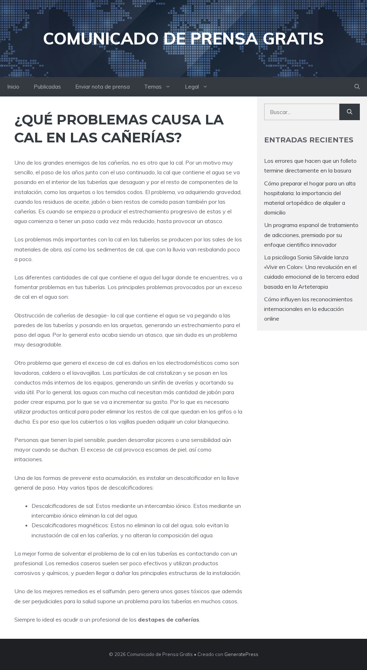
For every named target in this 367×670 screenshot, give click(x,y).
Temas (153, 86)
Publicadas (47, 86)
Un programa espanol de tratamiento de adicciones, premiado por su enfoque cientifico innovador (311, 234)
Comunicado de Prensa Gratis (183, 38)
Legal (192, 86)
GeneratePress (241, 654)
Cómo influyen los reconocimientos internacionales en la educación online (308, 309)
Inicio (13, 86)
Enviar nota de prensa (102, 86)
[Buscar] (349, 112)
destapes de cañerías (168, 619)
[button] (357, 86)
